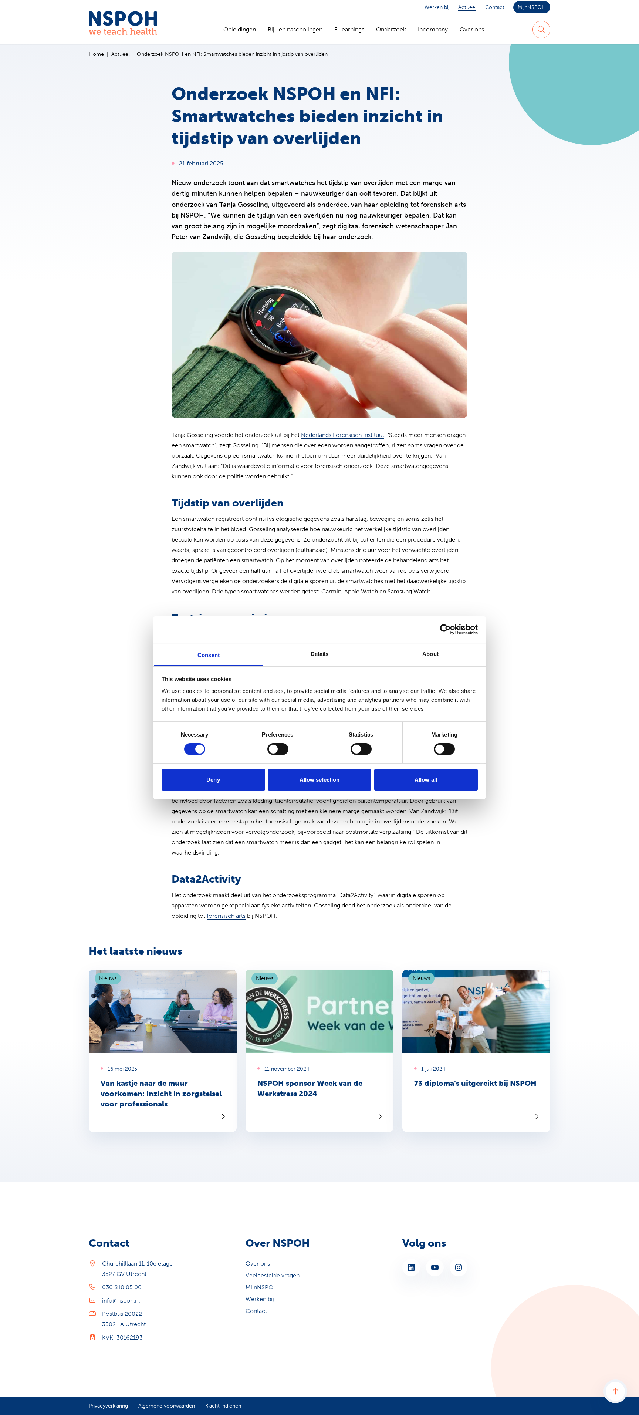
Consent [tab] (208, 654)
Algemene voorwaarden (166, 1406)
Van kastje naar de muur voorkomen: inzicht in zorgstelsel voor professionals (161, 1093)
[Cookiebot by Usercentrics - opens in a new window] (445, 629)
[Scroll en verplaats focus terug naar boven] (615, 1391)
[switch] (277, 749)
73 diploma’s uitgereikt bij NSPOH (475, 1083)
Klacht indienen (223, 1406)
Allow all (426, 779)
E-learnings (349, 29)
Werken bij (437, 7)
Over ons (472, 29)
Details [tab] (320, 653)
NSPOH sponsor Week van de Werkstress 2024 (309, 1088)
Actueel (467, 7)
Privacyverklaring (108, 1406)
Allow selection (320, 779)
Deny (213, 779)
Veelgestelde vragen (273, 1275)
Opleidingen (239, 29)
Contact (494, 7)
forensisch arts (226, 915)
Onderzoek (391, 29)
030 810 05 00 (122, 1287)
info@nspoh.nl (121, 1300)
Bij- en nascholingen (295, 29)
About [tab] (430, 653)
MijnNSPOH (532, 7)
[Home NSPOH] (123, 29)
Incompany (433, 29)
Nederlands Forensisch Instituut (342, 434)
